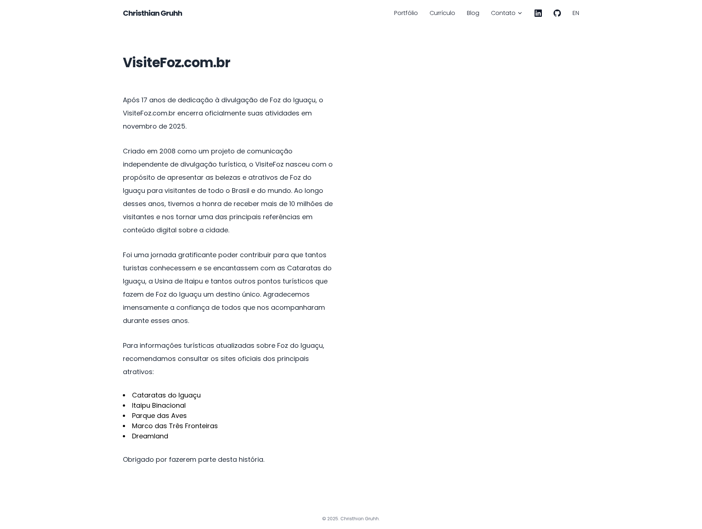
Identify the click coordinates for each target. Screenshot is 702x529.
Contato (503, 13)
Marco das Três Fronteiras (175, 425)
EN (576, 13)
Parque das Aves (159, 415)
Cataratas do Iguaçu (166, 395)
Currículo (442, 13)
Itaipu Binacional (159, 405)
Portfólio (406, 13)
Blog (473, 13)
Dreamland (150, 436)
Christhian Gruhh (152, 13)
